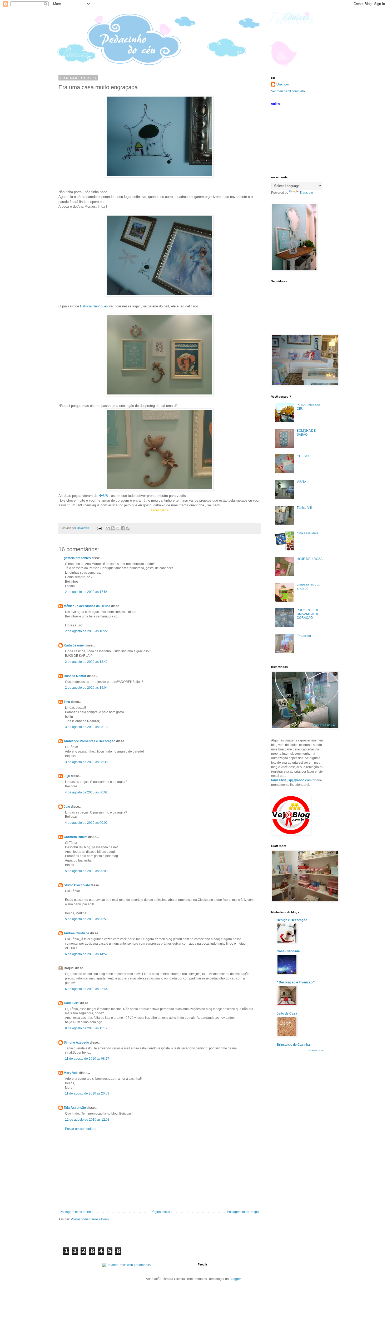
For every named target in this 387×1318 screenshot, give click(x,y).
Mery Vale (71, 1073)
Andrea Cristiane (76, 933)
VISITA (301, 482)
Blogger (235, 1279)
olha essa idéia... (309, 533)
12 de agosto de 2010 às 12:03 (87, 1119)
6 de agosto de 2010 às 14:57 (86, 954)
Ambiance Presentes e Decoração (89, 741)
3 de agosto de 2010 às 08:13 (86, 727)
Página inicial (160, 1212)
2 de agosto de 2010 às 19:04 (86, 687)
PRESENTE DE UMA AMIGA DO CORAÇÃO (308, 614)
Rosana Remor (75, 676)
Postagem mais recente (76, 1212)
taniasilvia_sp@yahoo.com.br (293, 780)
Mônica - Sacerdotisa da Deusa (87, 606)
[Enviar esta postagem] (99, 528)
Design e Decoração (292, 920)
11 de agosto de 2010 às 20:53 (87, 1093)
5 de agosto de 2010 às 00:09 (86, 871)
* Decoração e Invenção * (296, 982)
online (275, 104)
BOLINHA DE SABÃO (306, 432)
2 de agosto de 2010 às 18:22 (86, 631)
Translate (306, 192)
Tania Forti (71, 1003)
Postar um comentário (80, 1129)
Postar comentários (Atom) (90, 1219)
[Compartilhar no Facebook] (122, 528)
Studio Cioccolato (77, 885)
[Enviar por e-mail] (107, 528)
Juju (67, 776)
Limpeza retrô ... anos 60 (308, 586)
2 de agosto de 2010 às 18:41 (86, 662)
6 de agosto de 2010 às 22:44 (86, 989)
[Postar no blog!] (112, 528)
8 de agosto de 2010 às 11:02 (86, 1028)
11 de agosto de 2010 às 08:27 (87, 1058)
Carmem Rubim (75, 837)
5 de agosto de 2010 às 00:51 (86, 919)
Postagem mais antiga (243, 1212)
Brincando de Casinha (293, 1044)
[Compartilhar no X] (117, 528)
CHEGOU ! (304, 456)
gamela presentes (77, 558)
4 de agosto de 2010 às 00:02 (86, 792)
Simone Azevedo (76, 1042)
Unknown (283, 84)
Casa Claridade (288, 951)
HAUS (103, 496)
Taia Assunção (75, 1108)
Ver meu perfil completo (288, 91)
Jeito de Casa (287, 1013)
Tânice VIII (304, 508)
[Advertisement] (159, 1170)
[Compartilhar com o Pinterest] (127, 528)
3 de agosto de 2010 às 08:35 (86, 762)
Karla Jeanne (74, 645)
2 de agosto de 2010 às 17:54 (86, 592)
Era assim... (305, 636)
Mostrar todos (316, 1050)
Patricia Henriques (94, 306)
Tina (67, 702)
